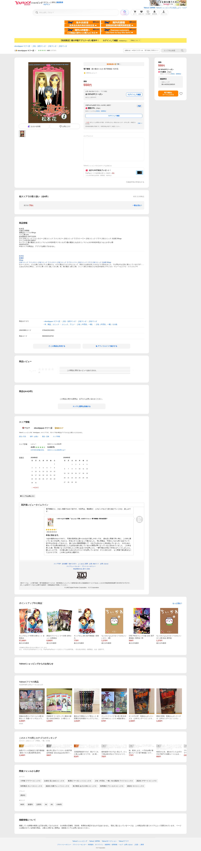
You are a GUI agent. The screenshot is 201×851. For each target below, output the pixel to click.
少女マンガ (52, 46)
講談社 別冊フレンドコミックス (57, 786)
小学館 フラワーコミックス (30, 781)
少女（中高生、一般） (85, 324)
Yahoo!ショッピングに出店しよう (168, 8)
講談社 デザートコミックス (147, 781)
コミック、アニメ (68, 324)
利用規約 (91, 844)
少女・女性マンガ (39, 46)
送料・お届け (34, 436)
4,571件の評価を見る (37, 450)
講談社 (22, 795)
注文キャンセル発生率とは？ (56, 450)
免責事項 (107, 844)
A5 (52, 804)
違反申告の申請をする (136, 182)
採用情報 (114, 844)
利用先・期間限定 (101, 111)
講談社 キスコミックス (135, 786)
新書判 (30, 804)
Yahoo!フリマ (124, 841)
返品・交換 (45, 436)
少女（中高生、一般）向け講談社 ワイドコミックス (114, 781)
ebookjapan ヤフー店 (22, 46)
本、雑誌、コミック (51, 324)
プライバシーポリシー (64, 844)
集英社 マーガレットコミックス (79, 781)
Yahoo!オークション (109, 841)
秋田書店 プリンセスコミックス (111, 786)
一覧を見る (136, 205)
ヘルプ (184, 8)
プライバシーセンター (80, 844)
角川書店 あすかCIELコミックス (84, 786)
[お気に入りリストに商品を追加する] (181, 93)
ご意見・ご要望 (139, 844)
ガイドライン (99, 844)
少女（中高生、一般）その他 (106, 324)
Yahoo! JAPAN (149, 8)
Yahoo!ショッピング (79, 841)
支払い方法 (22, 436)
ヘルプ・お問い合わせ (126, 844)
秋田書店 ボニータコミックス (31, 786)
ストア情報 (56, 436)
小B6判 (59, 804)
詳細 (139, 123)
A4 (46, 804)
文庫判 (38, 804)
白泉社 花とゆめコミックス (54, 781)
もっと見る (177, 603)
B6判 (22, 804)
